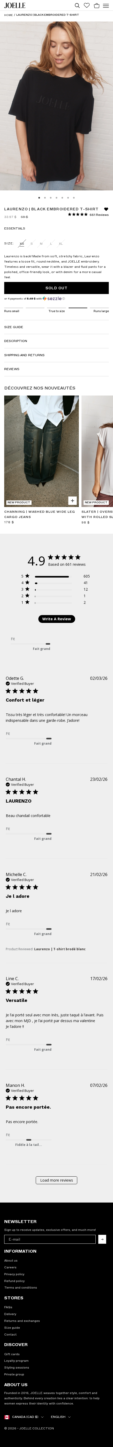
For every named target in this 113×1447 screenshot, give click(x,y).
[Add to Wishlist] (72, 402)
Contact (10, 1334)
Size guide (12, 1327)
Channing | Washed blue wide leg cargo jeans (39, 514)
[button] (56, 298)
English (58, 1417)
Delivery (10, 1314)
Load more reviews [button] (56, 1180)
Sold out (56, 288)
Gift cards (12, 1354)
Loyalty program (16, 1361)
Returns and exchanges (22, 1321)
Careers (10, 1267)
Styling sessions (16, 1367)
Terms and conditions (20, 1287)
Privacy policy (14, 1274)
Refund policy (14, 1281)
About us (11, 1260)
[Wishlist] (87, 5)
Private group (14, 1374)
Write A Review (56, 618)
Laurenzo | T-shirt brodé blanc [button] (60, 949)
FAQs (8, 1307)
